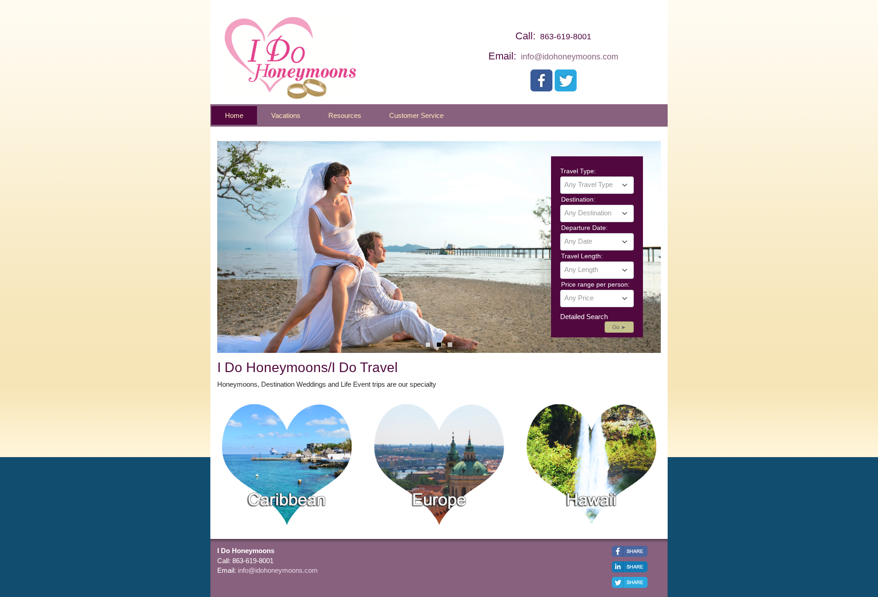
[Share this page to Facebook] (630, 551)
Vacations (285, 115)
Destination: (578, 199)
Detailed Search (584, 316)
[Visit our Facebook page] (541, 80)
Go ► (619, 327)
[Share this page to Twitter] (630, 582)
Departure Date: (584, 227)
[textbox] (597, 184)
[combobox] (597, 185)
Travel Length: (582, 256)
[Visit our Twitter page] (566, 80)
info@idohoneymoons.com (569, 56)
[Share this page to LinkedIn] (630, 566)
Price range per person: (595, 284)
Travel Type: (578, 171)
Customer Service (416, 115)
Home (234, 115)
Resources (344, 115)
